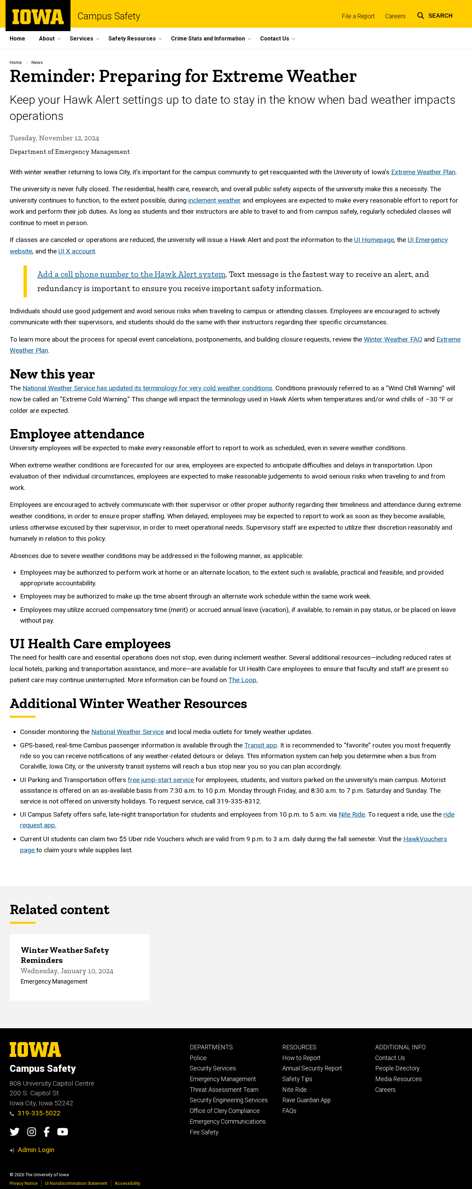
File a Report (358, 16)
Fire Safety (204, 1132)
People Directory (397, 1068)
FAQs (289, 1110)
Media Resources (398, 1079)
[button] (434, 14)
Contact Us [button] (274, 38)
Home (17, 38)
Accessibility (127, 1183)
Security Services (213, 1068)
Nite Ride (294, 1089)
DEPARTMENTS (211, 1047)
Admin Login (36, 1150)
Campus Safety (108, 16)
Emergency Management (223, 1079)
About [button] (47, 38)
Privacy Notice (24, 1183)
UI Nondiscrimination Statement (76, 1183)
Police (198, 1058)
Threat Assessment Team (224, 1089)
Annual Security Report (312, 1068)
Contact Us (390, 1058)
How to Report (301, 1058)
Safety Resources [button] (132, 38)
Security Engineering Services (229, 1100)
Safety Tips (297, 1079)
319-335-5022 (39, 1113)
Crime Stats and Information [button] (208, 38)
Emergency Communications (228, 1121)
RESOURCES (299, 1047)
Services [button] (81, 38)
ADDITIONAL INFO (400, 1047)
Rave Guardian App (306, 1100)
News (37, 62)
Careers (395, 16)
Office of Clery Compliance (225, 1110)
